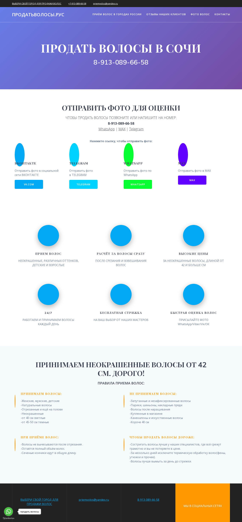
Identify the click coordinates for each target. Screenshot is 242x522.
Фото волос (200, 14)
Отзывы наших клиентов (166, 14)
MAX (122, 129)
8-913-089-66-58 (148, 500)
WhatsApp (107, 129)
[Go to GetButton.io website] (8, 518)
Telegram (136, 129)
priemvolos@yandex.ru (105, 3)
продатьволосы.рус (38, 14)
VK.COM (29, 184)
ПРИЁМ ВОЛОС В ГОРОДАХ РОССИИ (117, 14)
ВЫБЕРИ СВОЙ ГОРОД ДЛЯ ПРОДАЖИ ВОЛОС (36, 3)
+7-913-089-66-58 (77, 3)
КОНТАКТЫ (222, 14)
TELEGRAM (83, 184)
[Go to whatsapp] (8, 511)
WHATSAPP (138, 184)
